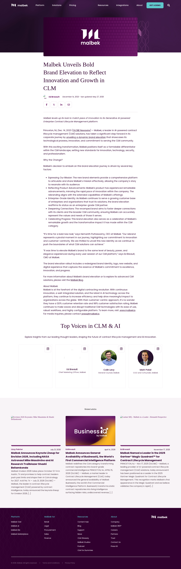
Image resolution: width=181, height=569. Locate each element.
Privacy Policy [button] (70, 563)
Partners (114, 534)
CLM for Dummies (85, 550)
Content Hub (83, 522)
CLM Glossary (83, 538)
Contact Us (116, 542)
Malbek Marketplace (19, 534)
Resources (103, 5)
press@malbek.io (90, 313)
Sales (46, 534)
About (139, 5)
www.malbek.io (127, 310)
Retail (46, 522)
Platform (40, 5)
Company (115, 522)
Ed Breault (54, 96)
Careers (114, 530)
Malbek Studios (84, 542)
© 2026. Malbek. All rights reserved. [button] (24, 563)
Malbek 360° (116, 526)
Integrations (122, 5)
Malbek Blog (77, 280)
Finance (47, 538)
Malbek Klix (15, 530)
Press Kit (114, 546)
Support (81, 530)
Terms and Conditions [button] (51, 563)
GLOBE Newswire (81, 130)
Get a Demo (155, 5)
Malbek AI (15, 526)
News (80, 534)
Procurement (50, 530)
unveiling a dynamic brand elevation (86, 137)
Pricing (72, 5)
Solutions (56, 5)
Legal (46, 526)
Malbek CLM (16, 522)
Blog (79, 526)
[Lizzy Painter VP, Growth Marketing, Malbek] (35, 366)
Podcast (81, 546)
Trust (113, 538)
